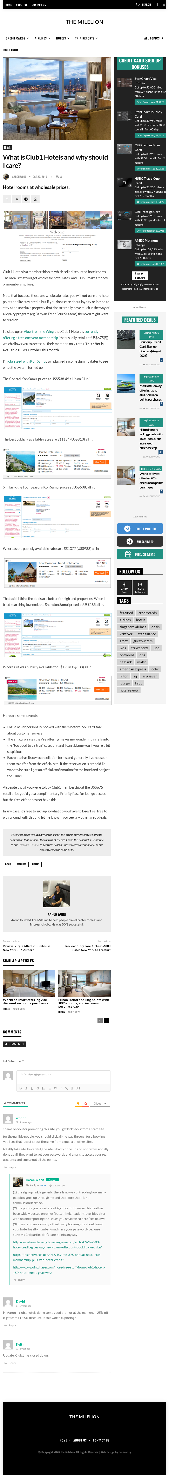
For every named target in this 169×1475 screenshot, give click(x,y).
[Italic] (26, 1088)
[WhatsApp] (35, 199)
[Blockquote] (55, 1088)
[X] (16, 199)
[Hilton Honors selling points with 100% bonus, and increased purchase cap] (84, 983)
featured (21, 864)
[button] (143, 4)
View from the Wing (39, 331)
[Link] (67, 1088)
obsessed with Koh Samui (27, 361)
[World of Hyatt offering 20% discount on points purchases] (29, 983)
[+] (78, 1087)
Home (5, 49)
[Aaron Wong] (7, 176)
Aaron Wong (19, 176)
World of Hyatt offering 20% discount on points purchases (25, 1001)
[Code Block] (61, 1088)
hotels (35, 864)
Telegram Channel (28, 845)
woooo (43, 1185)
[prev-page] (100, 1020)
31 (161, 452)
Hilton (61, 1012)
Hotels (14, 49)
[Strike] (38, 1088)
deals (8, 864)
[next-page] (106, 1020)
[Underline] (32, 1088)
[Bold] (20, 1088)
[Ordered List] (44, 1088)
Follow (140, 581)
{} (72, 1087)
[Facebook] (157, 4)
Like (124, 581)
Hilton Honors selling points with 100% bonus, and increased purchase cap (83, 1003)
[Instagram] (164, 4)
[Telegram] (26, 199)
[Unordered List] (49, 1088)
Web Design (107, 1452)
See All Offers (140, 275)
